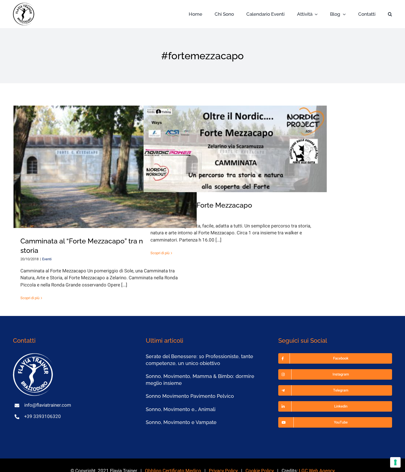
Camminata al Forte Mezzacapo (201, 205)
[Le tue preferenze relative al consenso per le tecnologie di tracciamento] (395, 462)
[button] (390, 14)
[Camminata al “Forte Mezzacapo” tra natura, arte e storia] (105, 167)
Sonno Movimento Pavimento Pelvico (190, 396)
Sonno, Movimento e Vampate (181, 422)
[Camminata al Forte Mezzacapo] (235, 149)
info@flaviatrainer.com (47, 405)
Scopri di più (29, 298)
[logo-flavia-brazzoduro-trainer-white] (33, 355)
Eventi (47, 259)
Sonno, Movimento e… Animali (180, 409)
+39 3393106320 (42, 416)
